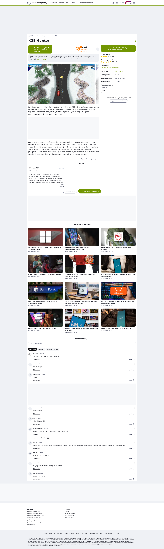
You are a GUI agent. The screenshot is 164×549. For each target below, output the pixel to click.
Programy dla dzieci (32, 521)
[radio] (101, 56)
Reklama (76, 533)
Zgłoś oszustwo (71, 3)
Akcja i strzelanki (47, 36)
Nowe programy (31, 524)
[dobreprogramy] (41, 3)
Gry (39, 36)
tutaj (61, 545)
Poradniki (67, 511)
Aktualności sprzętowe (70, 513)
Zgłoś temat (84, 533)
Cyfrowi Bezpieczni (86, 3)
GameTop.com (119, 71)
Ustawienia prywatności (112, 533)
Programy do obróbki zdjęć (33, 511)
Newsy (61, 3)
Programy (53, 3)
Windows (34, 36)
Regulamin (68, 533)
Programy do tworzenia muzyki (34, 513)
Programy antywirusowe (33, 519)
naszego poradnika (41, 59)
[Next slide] (96, 83)
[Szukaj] (113, 2)
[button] (134, 2)
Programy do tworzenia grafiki (34, 522)
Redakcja (60, 533)
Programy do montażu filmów (34, 517)
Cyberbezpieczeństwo (70, 515)
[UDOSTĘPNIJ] (97, 49)
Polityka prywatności (96, 533)
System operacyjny (69, 517)
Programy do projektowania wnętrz (35, 515)
